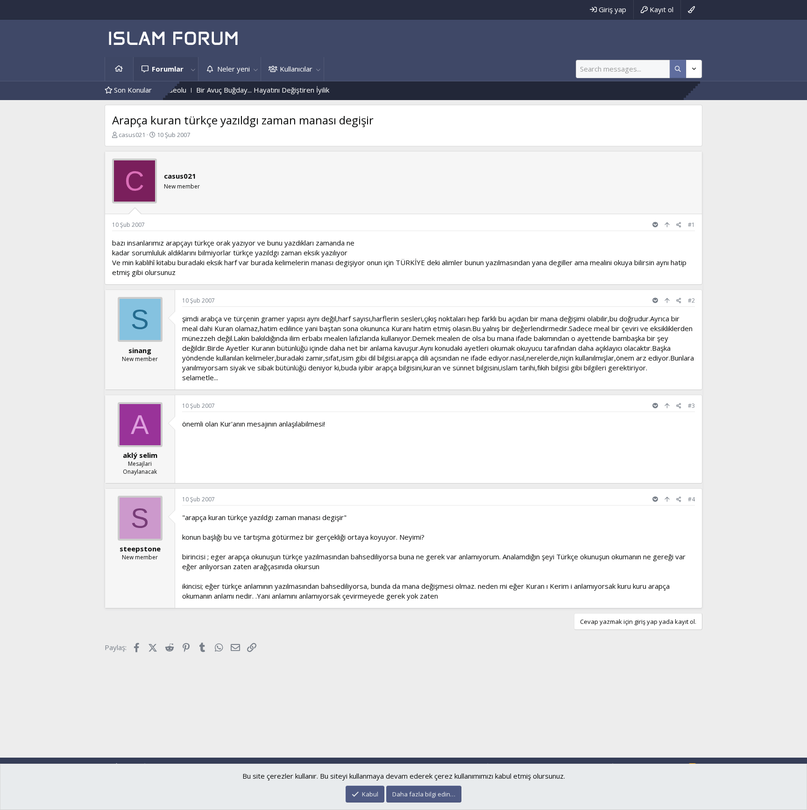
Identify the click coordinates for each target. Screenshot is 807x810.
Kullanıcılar (296, 68)
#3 (691, 406)
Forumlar (168, 68)
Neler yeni (233, 68)
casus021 (132, 134)
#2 (691, 300)
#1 (691, 225)
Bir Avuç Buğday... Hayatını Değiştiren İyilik (240, 89)
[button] (193, 69)
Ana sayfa (119, 69)
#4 (691, 499)
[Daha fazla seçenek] (678, 69)
